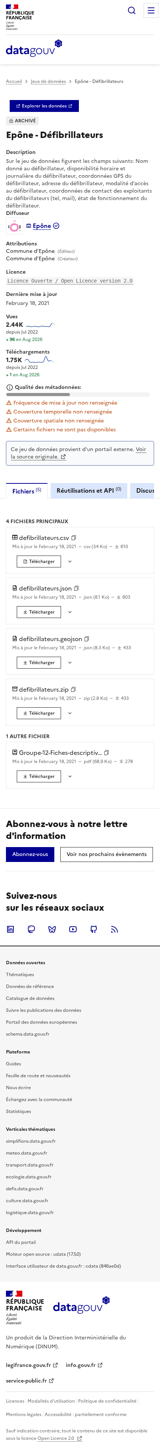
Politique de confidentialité (107, 1401)
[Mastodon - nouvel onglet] (31, 929)
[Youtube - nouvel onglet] (72, 929)
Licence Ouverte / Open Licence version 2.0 (69, 281)
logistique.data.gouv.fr (30, 1212)
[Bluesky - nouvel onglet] (52, 929)
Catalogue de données (30, 998)
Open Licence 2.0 (56, 1438)
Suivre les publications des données (43, 1010)
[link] (44, 106)
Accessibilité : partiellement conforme (86, 1414)
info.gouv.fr (81, 1365)
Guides (13, 1064)
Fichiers (26, 491)
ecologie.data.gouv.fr (29, 1177)
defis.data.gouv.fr (25, 1188)
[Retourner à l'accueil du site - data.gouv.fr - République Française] (81, 1308)
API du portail (21, 1242)
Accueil (14, 81)
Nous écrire (18, 1087)
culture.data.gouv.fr (27, 1200)
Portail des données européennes (41, 1022)
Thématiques (20, 974)
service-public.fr (26, 1381)
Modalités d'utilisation (51, 1401)
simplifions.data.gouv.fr (31, 1141)
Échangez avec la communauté (39, 1099)
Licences (15, 1401)
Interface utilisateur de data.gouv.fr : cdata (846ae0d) (63, 1266)
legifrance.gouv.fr (28, 1365)
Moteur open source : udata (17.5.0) (43, 1254)
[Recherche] (131, 10)
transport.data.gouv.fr (30, 1165)
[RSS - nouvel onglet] (114, 929)
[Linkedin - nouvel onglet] (10, 929)
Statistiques (18, 1111)
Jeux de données (48, 81)
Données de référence (30, 986)
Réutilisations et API (89, 490)
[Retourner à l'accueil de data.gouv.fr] (34, 48)
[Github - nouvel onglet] (93, 929)
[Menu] (151, 10)
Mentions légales (23, 1414)
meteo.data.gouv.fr (26, 1153)
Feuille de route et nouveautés (38, 1075)
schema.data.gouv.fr (27, 1034)
